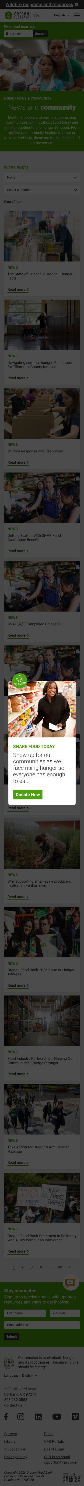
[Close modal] (70, 686)
